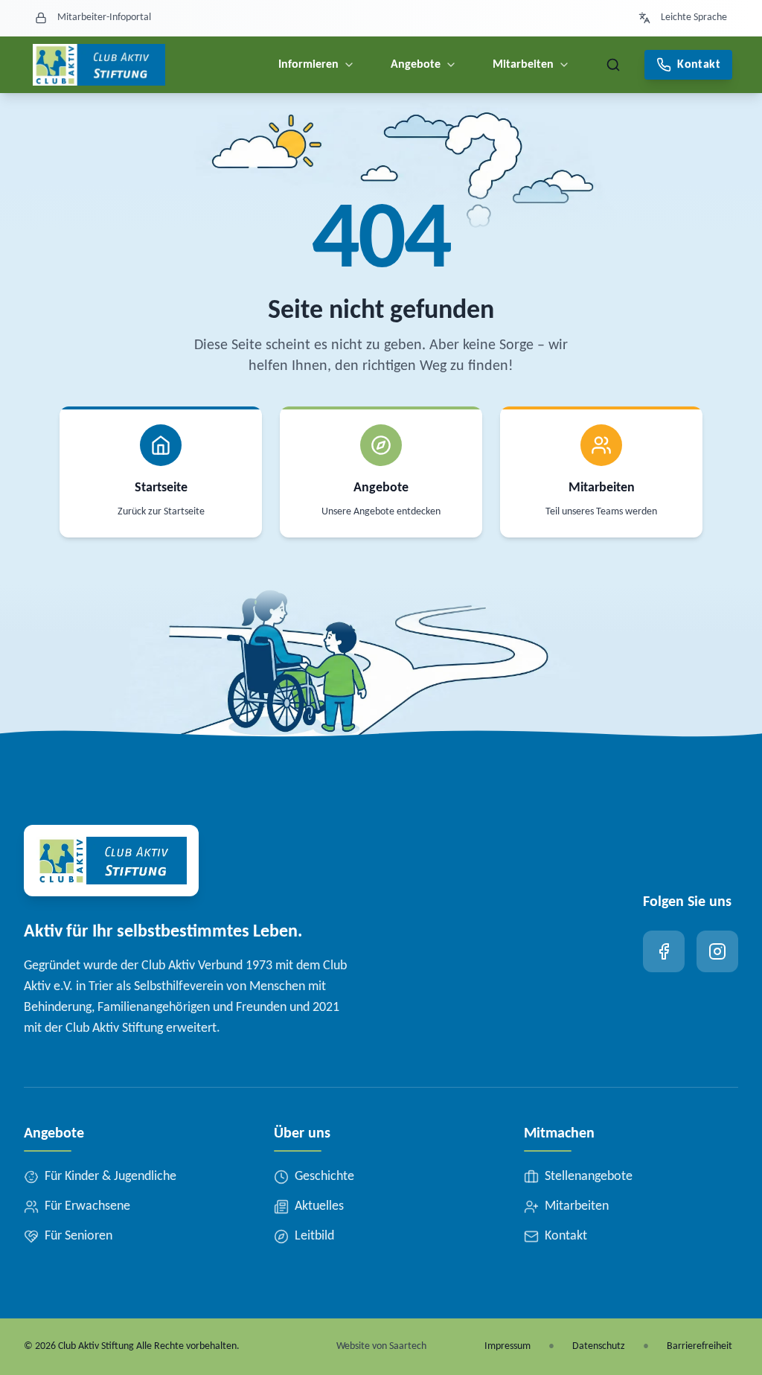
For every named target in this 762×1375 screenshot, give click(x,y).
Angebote (416, 65)
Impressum (507, 1346)
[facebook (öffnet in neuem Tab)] (664, 951)
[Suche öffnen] (613, 64)
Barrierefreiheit (699, 1346)
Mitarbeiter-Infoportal (104, 17)
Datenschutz (598, 1346)
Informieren (308, 65)
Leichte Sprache (694, 17)
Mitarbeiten (523, 65)
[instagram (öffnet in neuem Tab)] (717, 951)
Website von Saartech (381, 1346)
